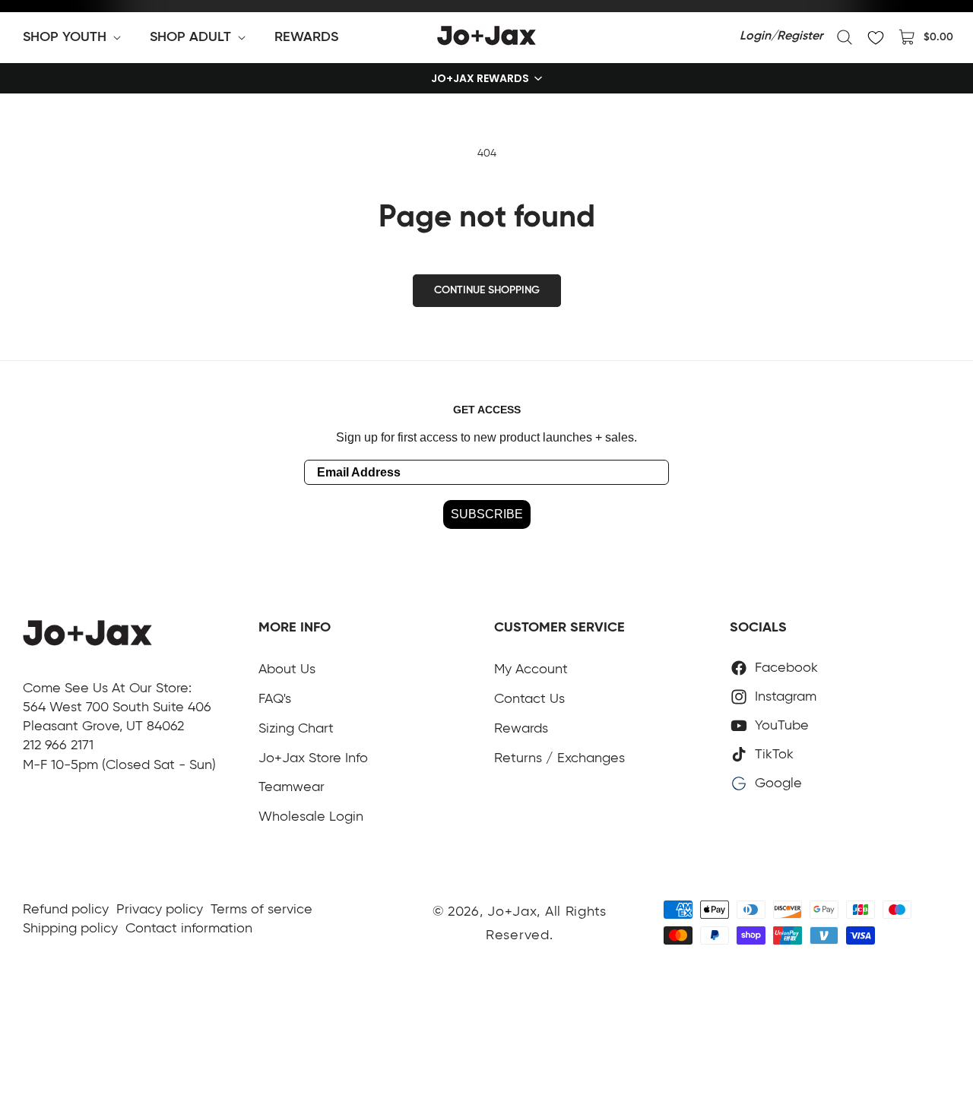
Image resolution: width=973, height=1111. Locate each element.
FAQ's (274, 699)
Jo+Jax (512, 912)
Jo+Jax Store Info (313, 758)
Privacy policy (159, 909)
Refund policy (66, 909)
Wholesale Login (310, 817)
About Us (286, 669)
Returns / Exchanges (559, 758)
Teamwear (291, 787)
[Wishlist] (876, 37)
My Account (531, 669)
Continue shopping (487, 290)
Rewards (521, 729)
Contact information (188, 928)
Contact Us (529, 699)
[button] (75, 37)
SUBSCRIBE (487, 514)
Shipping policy (70, 928)
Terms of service (261, 909)
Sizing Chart (296, 729)
